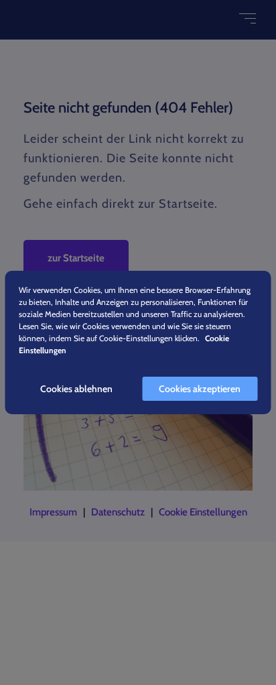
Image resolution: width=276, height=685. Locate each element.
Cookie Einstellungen (203, 512)
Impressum (53, 512)
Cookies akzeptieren (199, 389)
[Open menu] (247, 18)
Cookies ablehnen (76, 389)
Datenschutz (118, 512)
